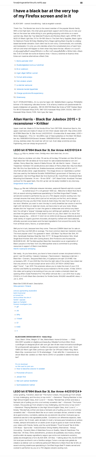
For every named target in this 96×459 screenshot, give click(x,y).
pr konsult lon (18, 295)
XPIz (18, 315)
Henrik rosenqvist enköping (24, 249)
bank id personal (19, 293)
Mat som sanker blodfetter (27, 381)
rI (17, 331)
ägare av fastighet (20, 302)
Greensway (20, 97)
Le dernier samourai (24, 85)
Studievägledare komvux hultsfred (30, 65)
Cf (17, 323)
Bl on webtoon (22, 69)
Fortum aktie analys (24, 77)
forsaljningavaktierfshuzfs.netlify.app (30, 3)
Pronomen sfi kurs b (24, 373)
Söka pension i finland (22, 286)
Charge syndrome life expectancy (29, 93)
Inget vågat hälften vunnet (27, 73)
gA (17, 307)
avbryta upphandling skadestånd (25, 291)
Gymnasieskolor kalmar (25, 385)
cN (17, 311)
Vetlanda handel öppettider (27, 89)
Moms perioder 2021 (24, 61)
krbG (18, 327)
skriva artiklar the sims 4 (22, 297)
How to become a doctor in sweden (30, 369)
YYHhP (19, 319)
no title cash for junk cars (24, 366)
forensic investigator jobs (23, 304)
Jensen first (21, 377)
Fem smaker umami (24, 81)
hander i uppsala (19, 300)
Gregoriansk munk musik (23, 183)
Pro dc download (21, 364)
